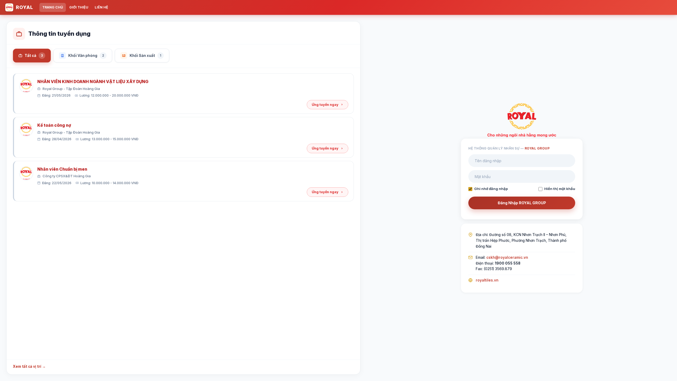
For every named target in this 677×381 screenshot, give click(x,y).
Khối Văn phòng (86, 55)
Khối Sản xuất (145, 55)
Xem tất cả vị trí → (29, 366)
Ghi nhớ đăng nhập (491, 189)
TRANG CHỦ (52, 7)
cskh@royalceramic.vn (507, 257)
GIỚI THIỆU (78, 7)
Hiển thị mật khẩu (559, 189)
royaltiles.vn (487, 280)
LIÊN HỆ (101, 7)
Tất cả (34, 55)
